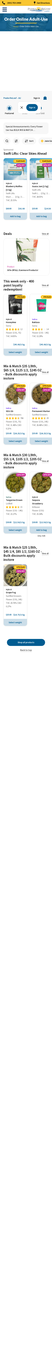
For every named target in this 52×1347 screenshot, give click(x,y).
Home (15, 26)
